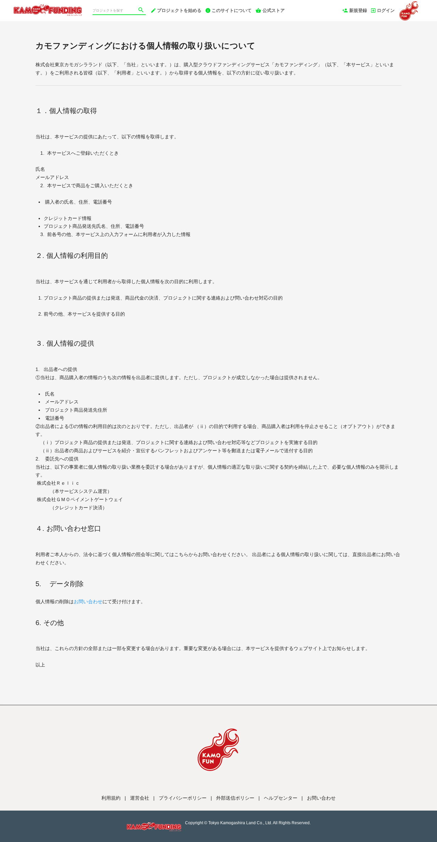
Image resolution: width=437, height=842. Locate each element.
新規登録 (358, 10)
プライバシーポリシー (183, 798)
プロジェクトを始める (179, 10)
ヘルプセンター (280, 798)
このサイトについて (232, 10)
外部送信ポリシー (235, 798)
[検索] (142, 10)
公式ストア (274, 10)
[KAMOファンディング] (48, 7)
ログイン (386, 10)
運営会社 (139, 798)
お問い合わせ (88, 601)
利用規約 (111, 798)
